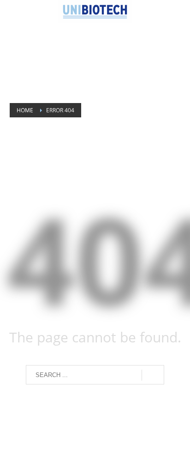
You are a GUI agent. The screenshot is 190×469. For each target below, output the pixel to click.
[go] (153, 375)
